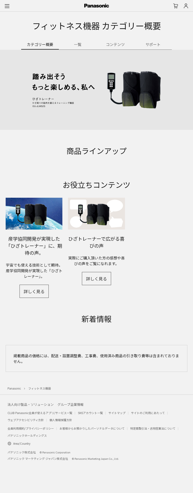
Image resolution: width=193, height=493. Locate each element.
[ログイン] (186, 6)
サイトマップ (117, 413)
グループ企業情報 (70, 404)
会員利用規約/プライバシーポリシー (31, 428)
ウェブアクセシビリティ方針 (26, 420)
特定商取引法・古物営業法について (152, 428)
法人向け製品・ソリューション (31, 404)
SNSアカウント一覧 (90, 413)
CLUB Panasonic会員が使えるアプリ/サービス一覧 (40, 413)
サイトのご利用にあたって (148, 413)
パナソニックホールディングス (27, 435)
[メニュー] (7, 6)
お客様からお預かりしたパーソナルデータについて (92, 428)
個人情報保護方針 (60, 420)
